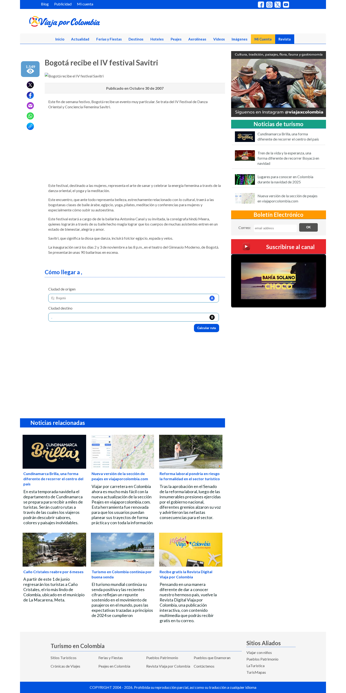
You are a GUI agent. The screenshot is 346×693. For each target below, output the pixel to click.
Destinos (136, 39)
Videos (219, 39)
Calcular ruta (206, 328)
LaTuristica (255, 665)
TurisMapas (256, 672)
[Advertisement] (134, 146)
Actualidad (80, 39)
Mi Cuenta (263, 39)
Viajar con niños (259, 652)
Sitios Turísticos (63, 657)
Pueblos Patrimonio (162, 657)
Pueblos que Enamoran (212, 657)
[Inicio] (87, 22)
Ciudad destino (60, 308)
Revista (284, 39)
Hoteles (157, 39)
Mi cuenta (85, 4)
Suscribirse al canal (290, 246)
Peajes (176, 39)
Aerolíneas (197, 39)
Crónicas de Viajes (65, 666)
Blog (45, 4)
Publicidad (63, 4)
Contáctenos (204, 666)
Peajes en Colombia (114, 666)
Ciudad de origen (62, 289)
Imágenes (239, 39)
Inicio (59, 39)
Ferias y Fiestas (109, 39)
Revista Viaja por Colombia (168, 666)
